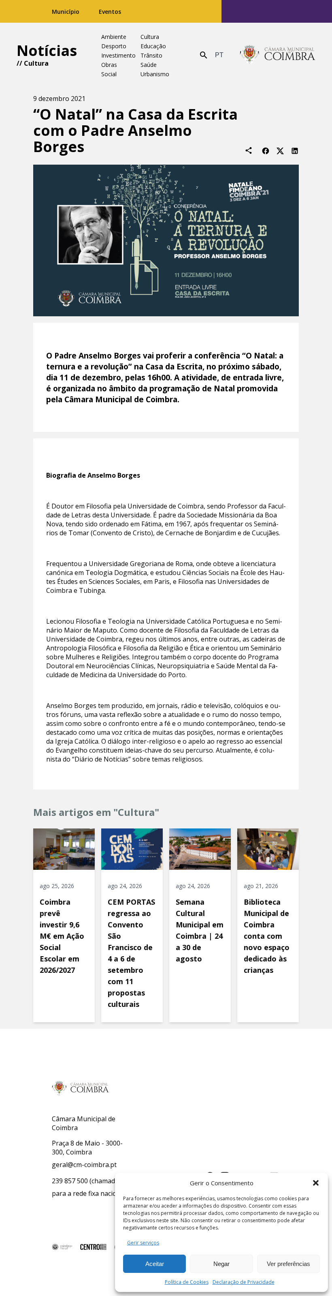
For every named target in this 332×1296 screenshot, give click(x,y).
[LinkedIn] (295, 150)
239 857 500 (70, 1180)
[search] (204, 55)
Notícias (47, 50)
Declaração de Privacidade (244, 1282)
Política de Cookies (187, 1282)
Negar (221, 1263)
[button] (316, 1183)
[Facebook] (266, 150)
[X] (280, 150)
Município (65, 11)
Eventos (110, 11)
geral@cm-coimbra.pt (84, 1164)
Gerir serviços (143, 1242)
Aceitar (154, 1263)
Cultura (36, 63)
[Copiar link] (248, 150)
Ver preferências (288, 1263)
